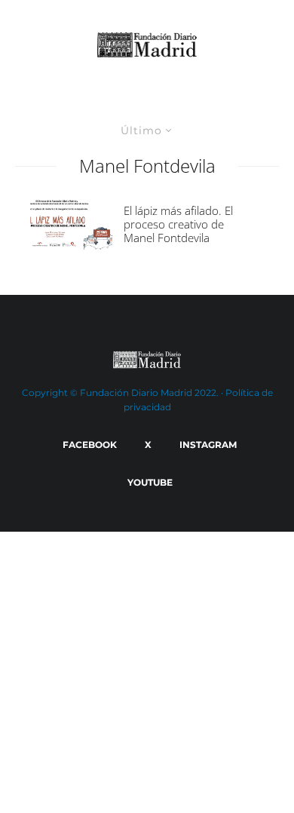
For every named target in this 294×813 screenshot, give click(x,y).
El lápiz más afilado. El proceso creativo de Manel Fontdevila (178, 224)
